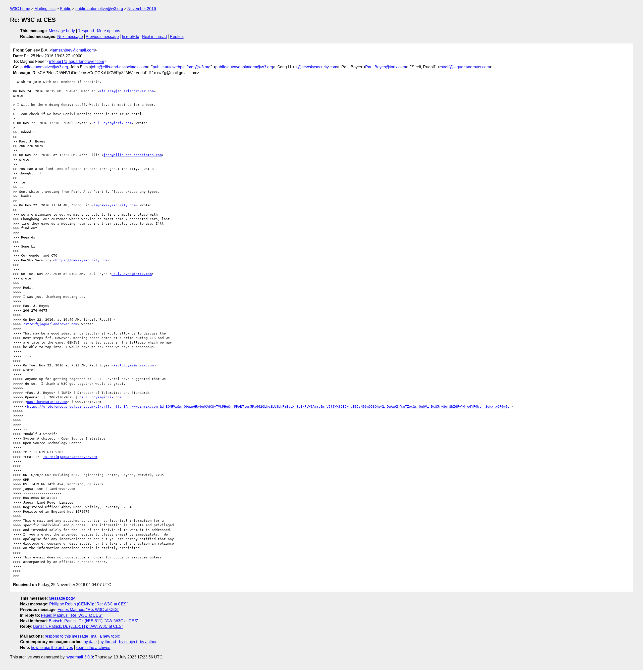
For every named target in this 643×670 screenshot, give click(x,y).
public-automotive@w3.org (99, 9)
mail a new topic (105, 636)
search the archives (93, 647)
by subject (128, 642)
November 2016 (141, 9)
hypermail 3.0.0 (79, 657)
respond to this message (66, 636)
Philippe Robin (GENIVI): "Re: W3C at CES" (88, 604)
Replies (177, 36)
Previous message (102, 36)
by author (148, 642)
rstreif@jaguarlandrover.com (465, 67)
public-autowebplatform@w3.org (181, 67)
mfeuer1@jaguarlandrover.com (76, 61)
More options (108, 31)
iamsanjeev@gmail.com (73, 50)
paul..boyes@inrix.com (100, 397)
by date (90, 642)
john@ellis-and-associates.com (119, 67)
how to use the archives (52, 647)
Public (65, 9)
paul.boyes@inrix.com (47, 402)
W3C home (20, 9)
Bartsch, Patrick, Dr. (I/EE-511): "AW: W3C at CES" (94, 621)
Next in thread (154, 36)
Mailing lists (45, 9)
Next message (70, 36)
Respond (86, 31)
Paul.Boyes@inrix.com (385, 67)
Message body (62, 31)
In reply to (130, 36)
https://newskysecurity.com (81, 260)
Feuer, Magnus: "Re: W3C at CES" (88, 609)
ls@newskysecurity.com (315, 67)
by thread (107, 642)
